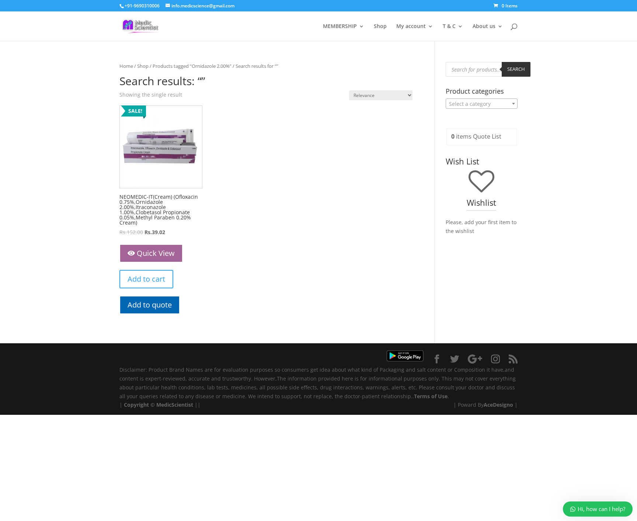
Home (126, 66)
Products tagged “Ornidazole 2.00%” (192, 66)
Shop (380, 26)
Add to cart (146, 279)
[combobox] (482, 103)
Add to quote (150, 305)
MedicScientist (174, 404)
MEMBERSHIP (340, 26)
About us (484, 26)
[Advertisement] (221, 466)
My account (411, 26)
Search (516, 69)
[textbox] (481, 104)
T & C (449, 26)
